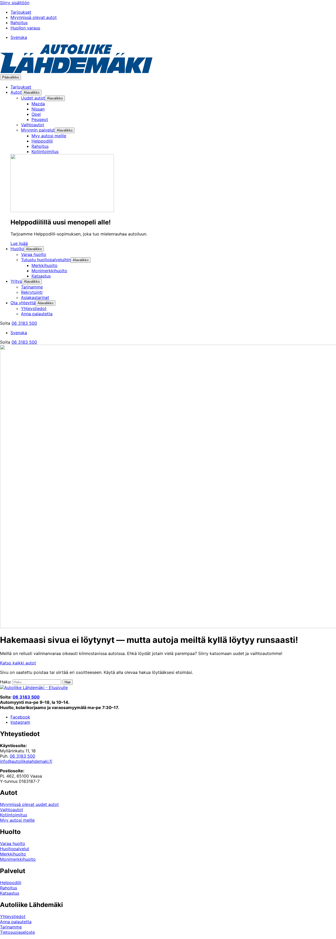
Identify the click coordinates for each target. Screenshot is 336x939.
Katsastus (9, 893)
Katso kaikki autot (18, 662)
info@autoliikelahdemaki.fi (26, 761)
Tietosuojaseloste (17, 932)
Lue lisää (19, 243)
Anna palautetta (16, 921)
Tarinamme (11, 927)
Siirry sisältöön (14, 2)
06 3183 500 (24, 323)
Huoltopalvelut (14, 848)
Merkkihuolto (13, 854)
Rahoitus (19, 22)
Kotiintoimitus (13, 814)
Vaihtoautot (11, 809)
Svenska (18, 37)
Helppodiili (10, 882)
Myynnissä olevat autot (33, 17)
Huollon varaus (25, 27)
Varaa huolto (12, 843)
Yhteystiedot (12, 916)
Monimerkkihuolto (18, 859)
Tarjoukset (20, 12)
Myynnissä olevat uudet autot (29, 804)
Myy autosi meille (17, 820)
